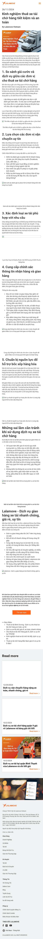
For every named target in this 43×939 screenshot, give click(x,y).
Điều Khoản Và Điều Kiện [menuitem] (11, 917)
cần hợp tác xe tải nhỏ (15, 523)
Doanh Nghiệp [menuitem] (7, 839)
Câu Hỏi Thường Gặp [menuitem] (9, 854)
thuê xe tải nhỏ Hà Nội (24, 636)
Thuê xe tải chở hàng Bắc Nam (17, 641)
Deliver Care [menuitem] (6, 886)
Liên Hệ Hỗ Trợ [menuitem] (7, 897)
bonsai (23, 506)
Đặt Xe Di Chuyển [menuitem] (8, 866)
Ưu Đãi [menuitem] (5, 870)
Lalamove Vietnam (13, 27)
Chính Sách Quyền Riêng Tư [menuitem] (12, 910)
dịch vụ (16, 605)
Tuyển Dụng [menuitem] (6, 893)
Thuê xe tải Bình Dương (15, 625)
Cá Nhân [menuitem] (5, 843)
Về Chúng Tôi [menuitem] (7, 883)
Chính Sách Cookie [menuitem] (9, 913)
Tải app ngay (21, 612)
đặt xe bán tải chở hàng (13, 442)
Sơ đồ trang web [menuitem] (8, 900)
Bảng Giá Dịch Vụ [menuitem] (8, 850)
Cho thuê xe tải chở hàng (15, 632)
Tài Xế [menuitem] (5, 847)
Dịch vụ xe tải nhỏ (12, 629)
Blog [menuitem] (4, 890)
